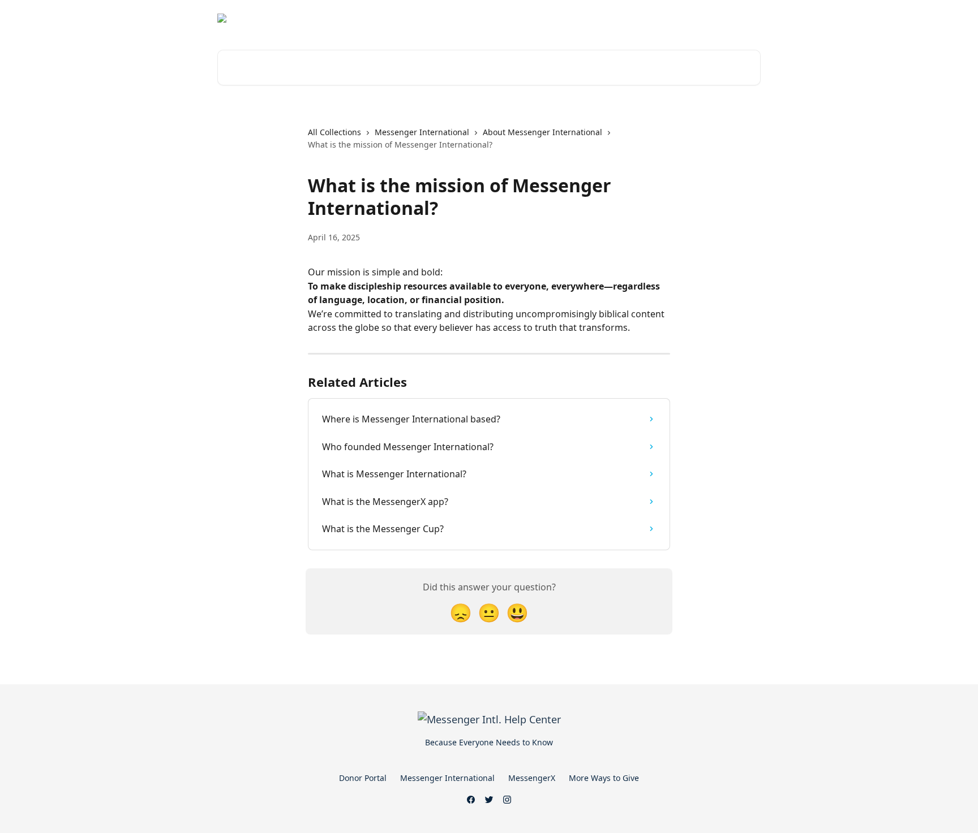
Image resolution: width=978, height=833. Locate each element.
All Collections (334, 132)
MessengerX (531, 777)
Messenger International (422, 132)
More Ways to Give (604, 777)
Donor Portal (363, 777)
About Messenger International (542, 132)
